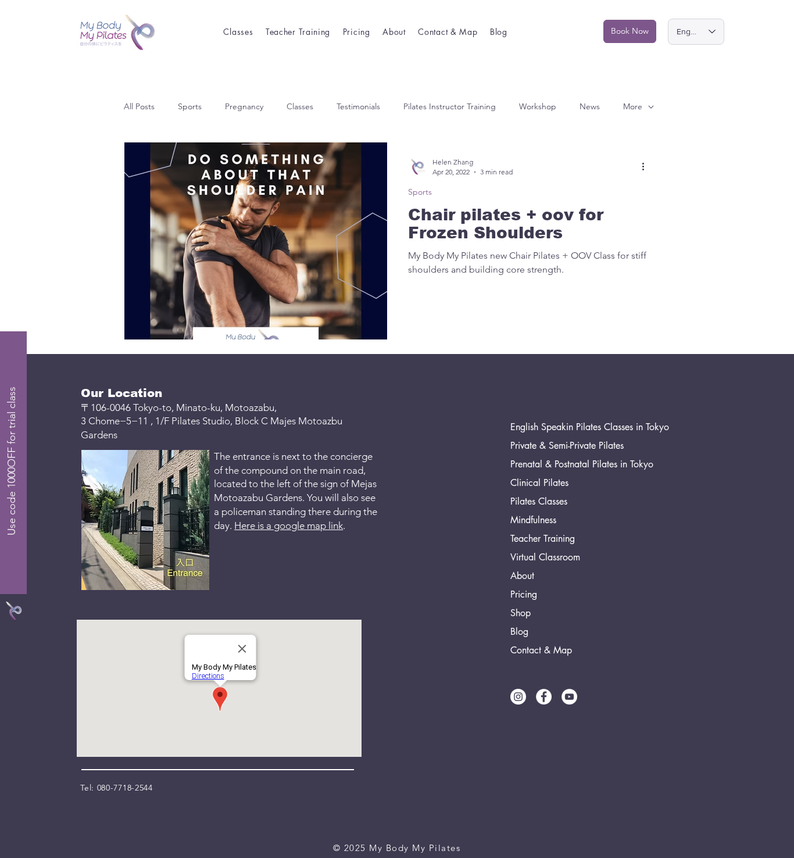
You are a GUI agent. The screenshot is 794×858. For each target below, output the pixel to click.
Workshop (537, 106)
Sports (190, 106)
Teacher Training (542, 538)
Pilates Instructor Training (449, 106)
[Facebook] (544, 697)
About (522, 576)
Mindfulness (533, 520)
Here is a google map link (288, 525)
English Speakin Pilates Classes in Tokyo (565, 427)
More (632, 106)
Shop (520, 613)
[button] (238, 31)
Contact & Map (541, 650)
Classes (300, 106)
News (590, 106)
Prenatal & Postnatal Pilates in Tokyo (565, 464)
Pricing (523, 594)
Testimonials (358, 106)
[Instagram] (518, 697)
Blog (519, 631)
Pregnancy (244, 106)
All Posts (139, 106)
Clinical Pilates (539, 483)
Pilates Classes (538, 501)
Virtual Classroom (545, 557)
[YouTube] (569, 697)
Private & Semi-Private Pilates (565, 445)
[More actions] (647, 166)
